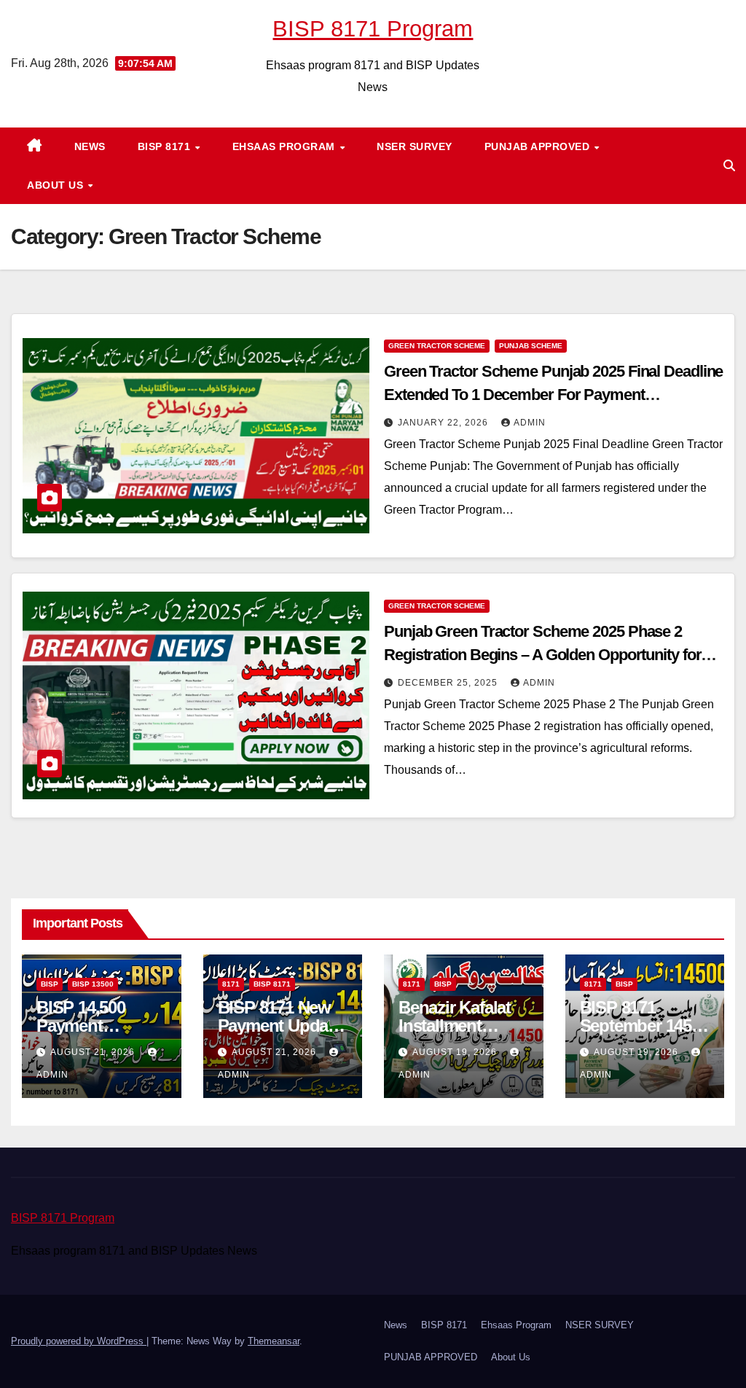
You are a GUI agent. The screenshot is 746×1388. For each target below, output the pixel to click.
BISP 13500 (93, 984)
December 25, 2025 (449, 683)
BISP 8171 (166, 146)
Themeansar (273, 1341)
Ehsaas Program (285, 146)
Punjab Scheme (530, 346)
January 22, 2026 (444, 422)
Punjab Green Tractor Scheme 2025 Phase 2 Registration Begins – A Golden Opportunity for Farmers (542, 654)
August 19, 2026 (456, 1052)
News (90, 146)
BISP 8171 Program (372, 29)
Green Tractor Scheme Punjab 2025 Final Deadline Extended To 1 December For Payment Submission (553, 394)
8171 (231, 984)
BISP (49, 984)
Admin (530, 422)
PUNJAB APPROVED (538, 146)
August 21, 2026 (94, 1052)
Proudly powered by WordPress (78, 1341)
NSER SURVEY (414, 146)
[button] (729, 166)
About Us (57, 185)
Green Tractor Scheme (436, 346)
